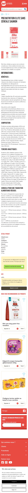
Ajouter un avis (14, 288)
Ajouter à (10, 329)
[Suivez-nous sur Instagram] (6, 462)
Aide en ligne (6, 455)
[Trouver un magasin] (23, 425)
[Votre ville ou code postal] (14, 425)
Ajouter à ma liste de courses (13, 266)
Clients (3, 446)
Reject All (14, 489)
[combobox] (14, 9)
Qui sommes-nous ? (8, 442)
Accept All (14, 481)
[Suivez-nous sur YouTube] (10, 462)
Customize (14, 485)
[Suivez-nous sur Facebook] (2, 462)
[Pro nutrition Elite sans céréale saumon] (14, 37)
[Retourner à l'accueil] (6, 6)
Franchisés (5, 450)
